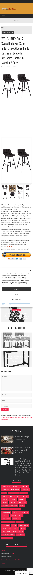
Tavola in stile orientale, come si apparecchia (23, 449)
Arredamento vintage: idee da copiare (22, 438)
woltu (23, 528)
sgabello (20, 522)
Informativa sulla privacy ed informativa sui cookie (19, 303)
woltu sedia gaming (8, 535)
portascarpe (6, 512)
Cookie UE (4, 563)
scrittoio (5, 515)
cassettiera (25, 489)
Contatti (3, 550)
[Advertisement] (16, 120)
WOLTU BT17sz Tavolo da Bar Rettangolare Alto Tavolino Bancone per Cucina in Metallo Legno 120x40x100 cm (16, 357)
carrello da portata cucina (11, 489)
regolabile (16, 512)
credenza (24, 493)
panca (22, 506)
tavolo (14, 525)
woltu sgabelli (7, 538)
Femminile (22, 499)
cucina (5, 496)
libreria (5, 502)
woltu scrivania (18, 531)
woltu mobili (6, 531)
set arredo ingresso (8, 522)
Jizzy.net (12, 553)
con (10, 493)
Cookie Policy (3, 303)
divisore (5, 499)
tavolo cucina (23, 525)
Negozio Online (8, 32)
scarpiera (25, 512)
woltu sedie (20, 535)
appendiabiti (6, 486)
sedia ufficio (6, 518)
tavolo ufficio (7, 528)
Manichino (13, 502)
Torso (16, 528)
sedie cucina (16, 518)
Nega (16, 294)
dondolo (13, 499)
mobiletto (22, 502)
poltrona (5, 509)
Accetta (16, 289)
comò (4, 493)
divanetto (17, 496)
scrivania (13, 515)
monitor (5, 506)
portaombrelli (15, 509)
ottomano (14, 506)
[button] (30, 270)
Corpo (16, 493)
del (11, 496)
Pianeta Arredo (17, 570)
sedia (20, 515)
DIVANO (25, 496)
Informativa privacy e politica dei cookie (12, 560)
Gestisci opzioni (16, 299)
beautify (25, 486)
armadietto (16, 486)
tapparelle (6, 525)
